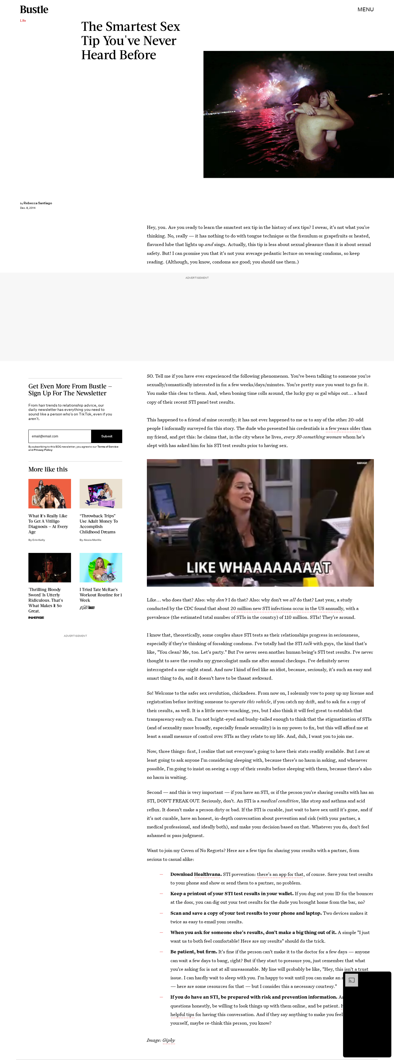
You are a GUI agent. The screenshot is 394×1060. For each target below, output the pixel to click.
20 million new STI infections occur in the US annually (287, 608)
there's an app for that (280, 874)
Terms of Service (107, 446)
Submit (107, 436)
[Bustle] (34, 9)
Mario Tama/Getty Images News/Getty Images (391, 114)
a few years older (342, 428)
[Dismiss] (385, 976)
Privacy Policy (43, 450)
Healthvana (207, 874)
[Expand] (349, 976)
